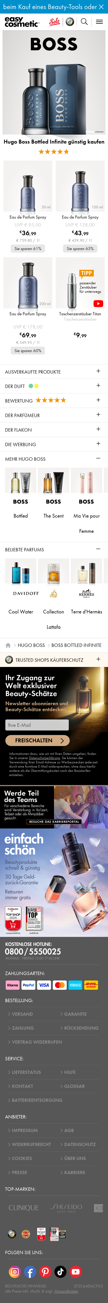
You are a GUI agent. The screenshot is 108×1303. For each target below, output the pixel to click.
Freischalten (33, 740)
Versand (22, 1014)
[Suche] (84, 22)
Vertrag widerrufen (37, 1042)
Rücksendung (81, 1028)
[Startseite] (8, 645)
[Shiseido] (66, 1208)
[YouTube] (75, 1271)
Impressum (25, 1130)
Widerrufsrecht (31, 1144)
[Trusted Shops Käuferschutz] (12, 1234)
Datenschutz (80, 1144)
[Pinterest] (45, 1271)
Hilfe (70, 1072)
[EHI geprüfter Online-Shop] (26, 1234)
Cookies (22, 1158)
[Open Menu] (23, 22)
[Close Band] (101, 7)
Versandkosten (66, 1291)
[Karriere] (54, 807)
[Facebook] (30, 1271)
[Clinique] (23, 1208)
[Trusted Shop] (70, 22)
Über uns (75, 1158)
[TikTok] (60, 1271)
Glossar (74, 1086)
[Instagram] (14, 1271)
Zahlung (23, 1028)
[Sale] (54, 22)
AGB (69, 1130)
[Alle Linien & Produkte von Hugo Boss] (54, 44)
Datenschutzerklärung (44, 758)
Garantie (75, 1014)
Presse (19, 1173)
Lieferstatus (26, 1072)
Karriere (74, 1173)
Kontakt (22, 1086)
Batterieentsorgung (37, 1100)
